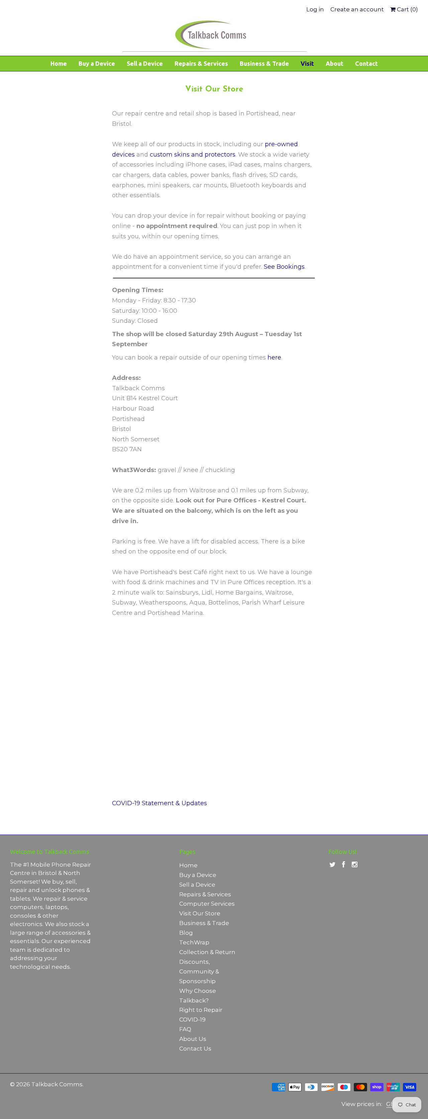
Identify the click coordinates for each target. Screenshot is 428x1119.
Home (58, 63)
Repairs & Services (201, 63)
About (334, 63)
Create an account (357, 9)
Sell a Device (145, 63)
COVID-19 (192, 1019)
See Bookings (284, 266)
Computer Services (207, 903)
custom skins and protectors (192, 154)
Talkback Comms (57, 1084)
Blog (186, 932)
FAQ (185, 1029)
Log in (315, 9)
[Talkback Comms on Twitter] (332, 865)
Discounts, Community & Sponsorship (199, 971)
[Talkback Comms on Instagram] (354, 865)
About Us (192, 1039)
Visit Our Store (199, 913)
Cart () (407, 9)
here (274, 357)
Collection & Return (207, 952)
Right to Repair (200, 1009)
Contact (366, 63)
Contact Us (195, 1048)
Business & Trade (264, 63)
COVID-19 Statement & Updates (159, 803)
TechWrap (194, 942)
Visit (307, 63)
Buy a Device (97, 63)
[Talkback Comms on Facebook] (343, 865)
